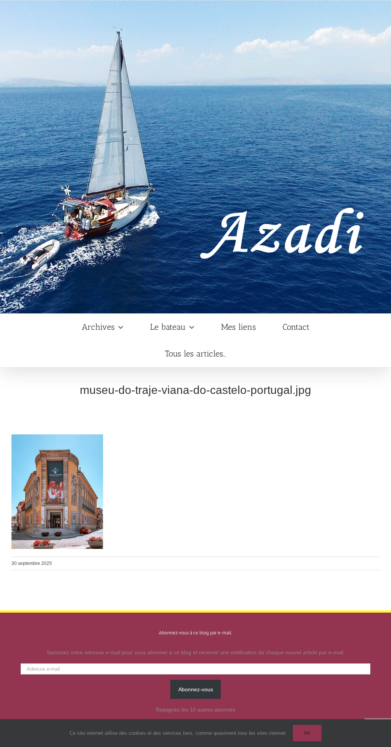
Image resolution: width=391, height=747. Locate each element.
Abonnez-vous (195, 689)
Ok (307, 733)
